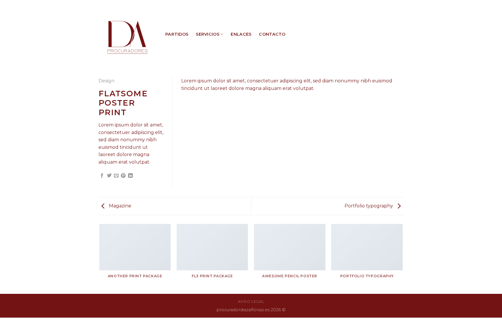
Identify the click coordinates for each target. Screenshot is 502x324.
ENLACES (241, 34)
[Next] (402, 258)
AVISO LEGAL (251, 301)
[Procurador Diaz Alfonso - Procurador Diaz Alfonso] (127, 34)
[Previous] (99, 258)
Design (106, 81)
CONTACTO (272, 34)
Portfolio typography (369, 206)
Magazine (119, 206)
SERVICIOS (207, 34)
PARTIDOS (176, 34)
